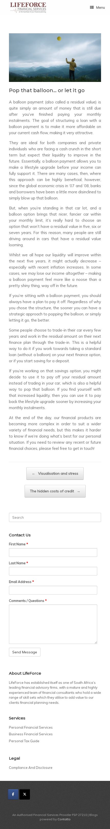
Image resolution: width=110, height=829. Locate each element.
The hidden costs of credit (55, 491)
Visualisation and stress (55, 473)
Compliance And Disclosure (30, 768)
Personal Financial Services (31, 727)
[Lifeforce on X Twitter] (24, 794)
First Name (18, 544)
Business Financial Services (31, 734)
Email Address (21, 582)
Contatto (64, 819)
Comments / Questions (28, 601)
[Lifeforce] (28, 8)
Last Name (18, 563)
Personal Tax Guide (24, 741)
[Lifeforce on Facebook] (13, 794)
